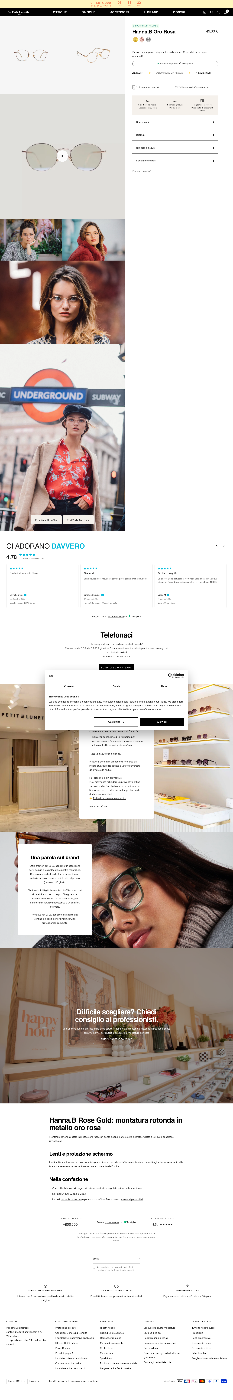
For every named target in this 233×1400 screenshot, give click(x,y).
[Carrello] (225, 12)
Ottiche (60, 12)
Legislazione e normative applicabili (74, 1338)
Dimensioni (142, 122)
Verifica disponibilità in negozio (176, 63)
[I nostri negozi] (204, 12)
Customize (114, 721)
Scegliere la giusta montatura (159, 1327)
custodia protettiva (71, 1199)
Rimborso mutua (145, 147)
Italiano (32, 1381)
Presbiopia (197, 1333)
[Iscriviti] (138, 1258)
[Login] (218, 12)
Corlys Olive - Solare (93, 603)
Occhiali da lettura (201, 1348)
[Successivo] (224, 545)
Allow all (162, 721)
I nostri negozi (107, 1327)
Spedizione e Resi (146, 160)
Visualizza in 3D (78, 520)
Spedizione (106, 1358)
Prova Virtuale (46, 520)
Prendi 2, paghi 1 (64, 1353)
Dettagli (140, 135)
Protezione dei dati (65, 1327)
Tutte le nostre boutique (116, 1039)
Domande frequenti (110, 1338)
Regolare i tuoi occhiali (156, 1338)
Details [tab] (116, 686)
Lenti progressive (201, 1338)
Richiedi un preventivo (112, 1333)
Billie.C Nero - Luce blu (168, 603)
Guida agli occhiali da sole (157, 1362)
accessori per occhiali (132, 1199)
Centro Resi (106, 1348)
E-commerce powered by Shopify (84, 1381)
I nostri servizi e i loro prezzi (70, 1368)
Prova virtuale (151, 1348)
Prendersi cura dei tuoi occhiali (160, 1343)
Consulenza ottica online (68, 1363)
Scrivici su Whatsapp (116, 667)
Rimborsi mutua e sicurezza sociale (118, 1363)
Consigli (180, 12)
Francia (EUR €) (15, 1381)
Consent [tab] (69, 686)
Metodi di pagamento (111, 1343)
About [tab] (164, 686)
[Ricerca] (211, 12)
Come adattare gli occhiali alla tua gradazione (162, 1355)
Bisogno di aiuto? (141, 171)
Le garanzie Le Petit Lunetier (116, 1368)
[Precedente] (217, 545)
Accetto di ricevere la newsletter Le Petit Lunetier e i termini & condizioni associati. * (116, 1269)
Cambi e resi (106, 1353)
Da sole (89, 12)
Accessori (119, 12)
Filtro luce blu (199, 1353)
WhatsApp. (12, 1336)
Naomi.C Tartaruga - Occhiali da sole (26, 603)
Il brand (151, 12)
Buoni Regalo (62, 1348)
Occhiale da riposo (201, 1343)
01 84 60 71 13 (121, 656)
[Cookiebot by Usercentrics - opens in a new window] (170, 676)
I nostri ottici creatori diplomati (71, 1358)
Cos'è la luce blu (152, 1333)
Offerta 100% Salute (66, 1343)
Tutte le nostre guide (203, 1327)
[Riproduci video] (62, 156)
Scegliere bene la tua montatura (209, 1358)
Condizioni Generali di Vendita (71, 1333)
